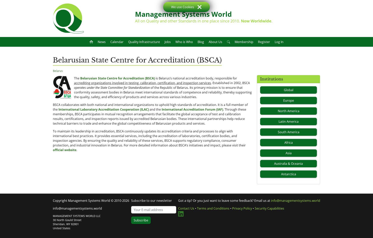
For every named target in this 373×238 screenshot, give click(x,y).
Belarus (58, 71)
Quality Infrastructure (144, 42)
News (102, 42)
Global (288, 90)
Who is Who (184, 42)
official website (64, 150)
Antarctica (288, 174)
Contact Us (186, 208)
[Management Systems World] (68, 18)
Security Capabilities (269, 208)
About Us (215, 42)
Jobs (168, 42)
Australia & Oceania (288, 163)
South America (288, 132)
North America (288, 111)
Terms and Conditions (213, 208)
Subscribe (141, 220)
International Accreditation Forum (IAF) (192, 109)
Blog (201, 42)
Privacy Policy (242, 208)
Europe (288, 100)
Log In (279, 42)
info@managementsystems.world (77, 208)
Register (264, 42)
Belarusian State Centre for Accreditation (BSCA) (117, 78)
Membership (244, 42)
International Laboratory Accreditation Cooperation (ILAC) (103, 109)
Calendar (117, 42)
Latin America (289, 121)
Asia (289, 153)
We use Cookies (182, 7)
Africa (288, 142)
